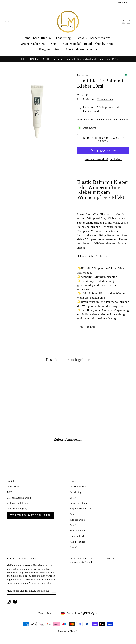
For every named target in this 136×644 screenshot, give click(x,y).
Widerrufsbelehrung (18, 503)
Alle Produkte (74, 49)
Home (26, 38)
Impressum (13, 486)
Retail (88, 43)
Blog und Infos (49, 49)
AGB (9, 492)
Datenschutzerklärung (19, 497)
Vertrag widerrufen (30, 515)
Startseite (82, 74)
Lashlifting (64, 38)
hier (126, 119)
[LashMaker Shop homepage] (68, 21)
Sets (54, 43)
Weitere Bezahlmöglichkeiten (103, 159)
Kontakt (91, 49)
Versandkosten (105, 99)
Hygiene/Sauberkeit (32, 43)
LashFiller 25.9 (43, 38)
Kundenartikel (71, 43)
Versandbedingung (17, 508)
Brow (81, 38)
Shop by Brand (105, 43)
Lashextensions (100, 38)
